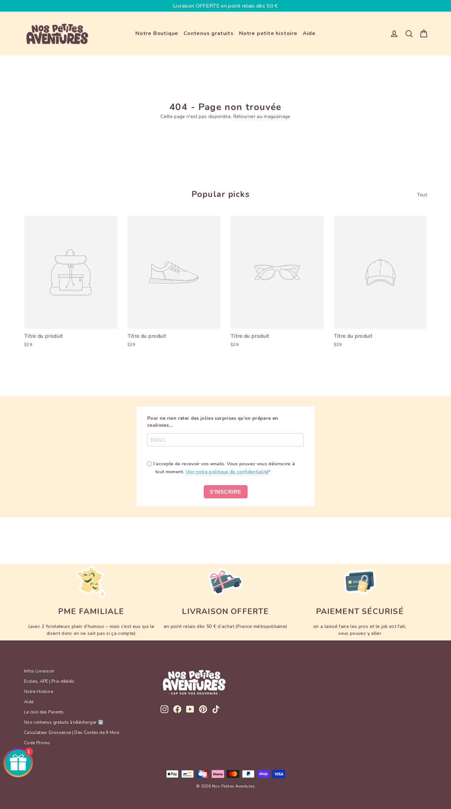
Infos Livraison (39, 671)
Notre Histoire (38, 692)
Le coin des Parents (44, 712)
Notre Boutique (156, 33)
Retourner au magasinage (262, 116)
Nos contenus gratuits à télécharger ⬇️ (63, 722)
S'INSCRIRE (226, 492)
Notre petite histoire (268, 33)
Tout (422, 195)
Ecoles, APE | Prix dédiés (49, 681)
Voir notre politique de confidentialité (227, 472)
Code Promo (37, 743)
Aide (309, 33)
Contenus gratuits (209, 33)
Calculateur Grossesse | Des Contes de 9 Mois (72, 733)
